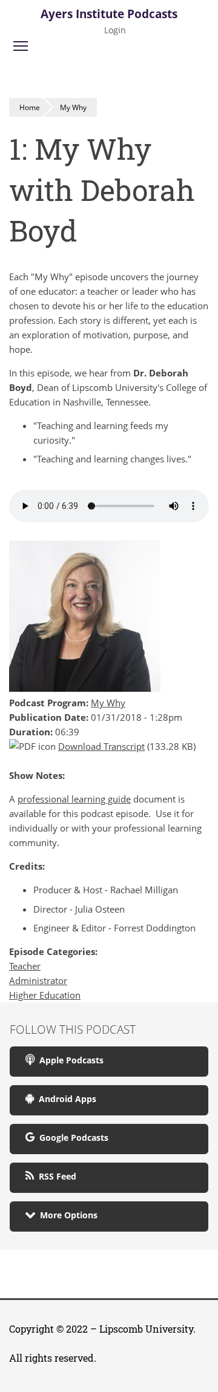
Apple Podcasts (69, 1060)
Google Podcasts (71, 1137)
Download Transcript (101, 746)
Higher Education (45, 995)
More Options (66, 1215)
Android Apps (65, 1099)
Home (29, 107)
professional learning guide (74, 799)
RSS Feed (55, 1176)
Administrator (38, 980)
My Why (73, 107)
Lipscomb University (146, 1328)
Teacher (25, 966)
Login (115, 30)
